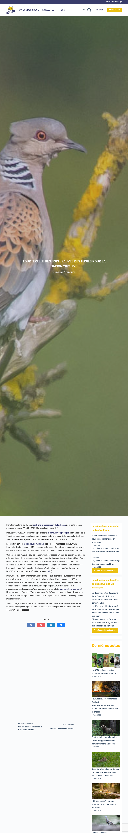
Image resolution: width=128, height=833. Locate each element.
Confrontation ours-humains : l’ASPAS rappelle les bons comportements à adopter (105, 740)
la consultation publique (58, 533)
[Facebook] (31, 625)
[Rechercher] (89, 10)
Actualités (48, 10)
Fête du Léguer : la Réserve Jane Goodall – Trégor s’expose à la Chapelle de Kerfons (106, 622)
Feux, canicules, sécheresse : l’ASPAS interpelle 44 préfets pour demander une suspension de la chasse (105, 705)
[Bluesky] (61, 625)
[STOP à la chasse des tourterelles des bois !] (106, 823)
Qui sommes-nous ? (29, 10)
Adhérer (99, 10)
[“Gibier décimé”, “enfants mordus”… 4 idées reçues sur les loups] (106, 791)
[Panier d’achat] (84, 10)
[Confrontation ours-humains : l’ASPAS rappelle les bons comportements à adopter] (106, 728)
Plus (62, 10)
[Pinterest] (41, 625)
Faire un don (114, 10)
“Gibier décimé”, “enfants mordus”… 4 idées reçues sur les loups (105, 804)
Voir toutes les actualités (104, 571)
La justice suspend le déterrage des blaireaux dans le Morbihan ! (106, 551)
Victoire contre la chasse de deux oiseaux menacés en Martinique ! (104, 538)
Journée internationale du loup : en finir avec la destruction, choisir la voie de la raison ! (105, 772)
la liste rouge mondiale (34, 544)
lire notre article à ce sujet (69, 589)
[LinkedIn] (51, 625)
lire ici (48, 571)
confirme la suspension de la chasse (49, 525)
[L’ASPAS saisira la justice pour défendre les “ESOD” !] (106, 660)
